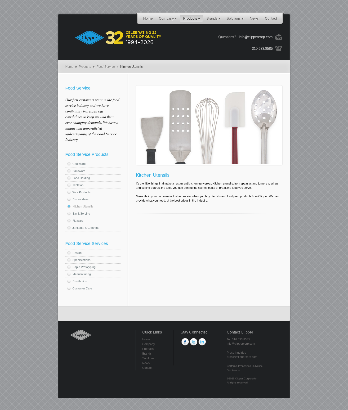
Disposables (80, 199)
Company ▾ (168, 18)
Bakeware (78, 171)
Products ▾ (191, 18)
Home (148, 18)
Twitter (193, 341)
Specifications (81, 260)
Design (77, 253)
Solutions (148, 358)
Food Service (106, 66)
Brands (147, 353)
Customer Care (82, 288)
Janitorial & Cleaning (85, 228)
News (254, 18)
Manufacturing (81, 274)
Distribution (79, 281)
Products (85, 66)
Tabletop (78, 185)
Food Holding (81, 178)
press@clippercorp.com (242, 357)
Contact (271, 18)
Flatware (78, 220)
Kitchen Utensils (82, 206)
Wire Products (81, 192)
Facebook (185, 341)
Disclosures (234, 370)
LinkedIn (202, 341)
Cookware (79, 164)
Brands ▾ (213, 18)
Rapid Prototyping (84, 267)
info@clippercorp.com (256, 37)
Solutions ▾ (235, 18)
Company (148, 344)
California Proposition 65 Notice (245, 366)
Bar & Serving (81, 213)
